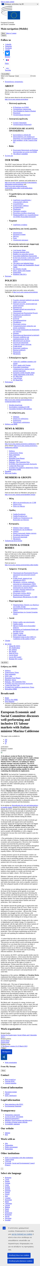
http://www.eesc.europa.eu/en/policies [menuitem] (25, 292)
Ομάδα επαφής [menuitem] (18, 624)
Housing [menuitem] (16, 333)
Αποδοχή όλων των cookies (19, 1255)
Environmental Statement (13, 1106)
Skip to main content (7, 2)
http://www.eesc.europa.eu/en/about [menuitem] (16, 99)
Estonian (8, 1190)
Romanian (8, 1214)
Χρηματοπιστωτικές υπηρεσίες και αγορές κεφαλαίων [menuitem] (24, 327)
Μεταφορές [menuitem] (17, 354)
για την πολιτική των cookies (22, 1234)
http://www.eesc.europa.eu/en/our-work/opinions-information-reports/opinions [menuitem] (21, 183)
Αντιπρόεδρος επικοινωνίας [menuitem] (22, 109)
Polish (7, 1211)
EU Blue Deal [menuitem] (17, 376)
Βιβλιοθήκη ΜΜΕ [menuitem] (15, 469)
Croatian (7, 1198)
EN (6, 739)
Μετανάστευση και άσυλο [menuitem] (21, 341)
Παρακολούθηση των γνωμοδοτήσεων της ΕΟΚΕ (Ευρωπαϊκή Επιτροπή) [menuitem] (25, 216)
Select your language (7, 76)
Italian (7, 1201)
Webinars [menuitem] (16, 417)
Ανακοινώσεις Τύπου (12, 672)
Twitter (7, 50)
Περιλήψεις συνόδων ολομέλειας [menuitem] (24, 213)
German (7, 1183)
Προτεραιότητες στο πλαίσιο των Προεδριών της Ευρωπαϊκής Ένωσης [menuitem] (25, 137)
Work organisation (11, 1062)
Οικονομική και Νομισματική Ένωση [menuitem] (25, 313)
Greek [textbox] (34, 76)
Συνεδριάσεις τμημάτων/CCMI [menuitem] (19, 407)
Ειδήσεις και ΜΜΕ (11, 424)
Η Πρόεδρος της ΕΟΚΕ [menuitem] (21, 107)
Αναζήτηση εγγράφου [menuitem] (20, 225)
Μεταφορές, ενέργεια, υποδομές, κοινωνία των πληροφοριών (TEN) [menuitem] (24, 583)
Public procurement (11, 1147)
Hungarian (8, 1200)
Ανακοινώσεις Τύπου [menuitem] (16, 453)
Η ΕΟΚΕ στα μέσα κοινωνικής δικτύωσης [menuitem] (23, 464)
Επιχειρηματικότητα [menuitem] (19, 320)
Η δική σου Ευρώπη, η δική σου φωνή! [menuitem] (26, 258)
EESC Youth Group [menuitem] (19, 635)
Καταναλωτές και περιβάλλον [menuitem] (22, 529)
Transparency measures (12, 1115)
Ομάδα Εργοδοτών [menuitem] (19, 514)
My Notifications (14, 648)
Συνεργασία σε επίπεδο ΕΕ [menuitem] (22, 135)
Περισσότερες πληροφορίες (14, 82)
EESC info (8, 676)
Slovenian (8, 1218)
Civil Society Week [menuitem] (19, 250)
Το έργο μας (9, 156)
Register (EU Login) (15, 659)
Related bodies (5, 1033)
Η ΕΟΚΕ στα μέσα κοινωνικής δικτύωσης (19, 683)
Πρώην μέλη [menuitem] (17, 504)
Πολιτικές (8, 276)
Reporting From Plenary (13, 678)
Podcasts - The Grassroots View (15, 682)
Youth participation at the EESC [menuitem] (23, 374)
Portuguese (8, 1213)
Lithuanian (8, 1203)
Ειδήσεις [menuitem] (12, 451)
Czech (7, 1179)
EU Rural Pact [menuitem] (18, 380)
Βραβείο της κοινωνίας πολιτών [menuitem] (23, 254)
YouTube (8, 70)
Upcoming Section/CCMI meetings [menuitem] (20, 409)
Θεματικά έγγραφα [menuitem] (19, 234)
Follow (3, 1048)
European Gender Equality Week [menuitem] (24, 373)
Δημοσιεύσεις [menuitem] (17, 232)
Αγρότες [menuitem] (16, 531)
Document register (11, 1092)
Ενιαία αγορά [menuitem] (17, 346)
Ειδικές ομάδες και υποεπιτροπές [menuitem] (24, 622)
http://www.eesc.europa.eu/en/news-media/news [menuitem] (20, 444)
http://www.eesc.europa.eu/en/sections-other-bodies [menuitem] (21, 565)
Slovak (7, 1216)
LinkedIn (8, 44)
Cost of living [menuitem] (17, 378)
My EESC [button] (8, 644)
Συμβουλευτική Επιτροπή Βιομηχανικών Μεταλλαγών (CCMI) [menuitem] (25, 596)
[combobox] (34, 76)
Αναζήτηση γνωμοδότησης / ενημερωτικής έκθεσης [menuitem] (22, 201)
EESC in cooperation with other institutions (19, 1158)
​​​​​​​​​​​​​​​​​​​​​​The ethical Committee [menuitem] (20, 154)
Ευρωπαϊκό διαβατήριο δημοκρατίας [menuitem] (25, 256)
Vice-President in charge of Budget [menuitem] (24, 111)
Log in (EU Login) (15, 657)
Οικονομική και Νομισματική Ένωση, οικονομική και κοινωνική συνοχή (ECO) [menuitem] (25, 574)
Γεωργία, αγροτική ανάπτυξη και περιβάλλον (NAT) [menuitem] (23, 590)
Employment (5, 1042)
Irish (6, 1196)
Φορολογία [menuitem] (16, 352)
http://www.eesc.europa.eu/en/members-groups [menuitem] (20, 494)
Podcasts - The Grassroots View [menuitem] (19, 462)
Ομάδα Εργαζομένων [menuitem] (20, 516)
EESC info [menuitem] (12, 456)
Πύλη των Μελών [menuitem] (19, 506)
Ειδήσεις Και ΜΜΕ (11, 700)
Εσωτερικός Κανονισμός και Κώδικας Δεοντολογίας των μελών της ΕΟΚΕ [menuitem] (25, 151)
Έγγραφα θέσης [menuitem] (18, 207)
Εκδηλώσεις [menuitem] (17, 420)
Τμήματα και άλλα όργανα (13, 541)
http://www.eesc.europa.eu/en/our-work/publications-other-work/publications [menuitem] (18, 187)
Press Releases (9, 701)
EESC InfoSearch (11, 1095)
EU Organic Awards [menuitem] (19, 269)
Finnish (7, 1192)
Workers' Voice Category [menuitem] (21, 528)
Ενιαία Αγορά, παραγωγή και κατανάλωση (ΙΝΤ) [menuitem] (22, 579)
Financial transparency (12, 1118)
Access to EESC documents (14, 1117)
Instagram (8, 46)
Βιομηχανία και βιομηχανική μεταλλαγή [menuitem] (26, 335)
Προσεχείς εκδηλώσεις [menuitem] (20, 418)
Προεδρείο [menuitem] (16, 113)
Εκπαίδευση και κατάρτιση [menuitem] (22, 315)
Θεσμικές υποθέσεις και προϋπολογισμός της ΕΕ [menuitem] (21, 338)
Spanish (7, 1189)
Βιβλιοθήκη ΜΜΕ (11, 689)
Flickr (7, 63)
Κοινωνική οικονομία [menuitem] (20, 537)
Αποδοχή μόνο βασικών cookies (20, 1261)
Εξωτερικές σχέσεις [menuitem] (19, 324)
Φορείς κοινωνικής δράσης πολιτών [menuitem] (24, 533)
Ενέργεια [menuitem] (16, 318)
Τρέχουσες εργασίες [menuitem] (19, 211)
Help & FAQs (13, 653)
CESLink (8, 1161)
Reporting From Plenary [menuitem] (17, 458)
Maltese (7, 1207)
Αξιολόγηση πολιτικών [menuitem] (20, 240)
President (8, 471)
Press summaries (10, 674)
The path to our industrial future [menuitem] (23, 263)
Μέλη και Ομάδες (11, 473)
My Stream (12, 651)
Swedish (7, 1220)
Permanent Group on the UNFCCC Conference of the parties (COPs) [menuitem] (24, 638)
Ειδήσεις (8, 670)
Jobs (6, 1143)
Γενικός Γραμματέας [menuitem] (20, 123)
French (7, 1194)
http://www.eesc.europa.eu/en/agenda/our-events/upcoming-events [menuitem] (18, 400)
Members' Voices (10, 680)
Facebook (8, 48)
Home (7, 698)
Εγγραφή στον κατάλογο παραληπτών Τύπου (19, 687)
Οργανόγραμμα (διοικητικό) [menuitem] (22, 124)
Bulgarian (8, 1177)
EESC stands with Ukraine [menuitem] (22, 270)
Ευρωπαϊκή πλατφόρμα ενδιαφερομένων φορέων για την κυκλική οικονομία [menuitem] (24, 369)
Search (4, 35)
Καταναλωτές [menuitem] (17, 307)
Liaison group (9, 1159)
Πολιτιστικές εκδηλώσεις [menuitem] (21, 422)
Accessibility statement (12, 1124)
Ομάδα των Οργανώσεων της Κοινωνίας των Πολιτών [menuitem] (22, 519)
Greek (7, 1185)
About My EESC (14, 646)
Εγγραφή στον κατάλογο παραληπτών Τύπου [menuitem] (23, 467)
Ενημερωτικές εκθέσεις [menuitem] (21, 205)
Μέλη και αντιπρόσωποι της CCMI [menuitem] (24, 502)
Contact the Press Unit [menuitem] (16, 466)
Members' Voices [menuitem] (14, 460)
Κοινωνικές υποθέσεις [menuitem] (20, 348)
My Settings (13, 649)
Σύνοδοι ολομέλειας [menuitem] (15, 405)
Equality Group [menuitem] (18, 633)
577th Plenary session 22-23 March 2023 (14, 1046)
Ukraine (7, 640)
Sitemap (7, 1133)
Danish (7, 1181)
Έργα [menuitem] (15, 238)
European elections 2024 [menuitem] (21, 252)
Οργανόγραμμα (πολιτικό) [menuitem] (21, 115)
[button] (4, 1057)
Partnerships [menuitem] (17, 272)
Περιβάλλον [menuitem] (17, 322)
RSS (6, 1134)
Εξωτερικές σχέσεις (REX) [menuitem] (22, 593)
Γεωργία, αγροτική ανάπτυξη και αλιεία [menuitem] (26, 300)
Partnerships (9, 1149)
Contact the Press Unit (12, 685)
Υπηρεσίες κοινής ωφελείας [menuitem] (22, 344)
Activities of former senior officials (16, 1122)
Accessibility (5, 74)
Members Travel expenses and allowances (18, 1120)
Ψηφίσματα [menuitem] (17, 209)
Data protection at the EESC (14, 1104)
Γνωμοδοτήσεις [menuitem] (18, 204)
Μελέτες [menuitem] (16, 236)
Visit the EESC (10, 1081)
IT (5, 743)
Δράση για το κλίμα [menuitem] (19, 302)
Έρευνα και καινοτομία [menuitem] (20, 342)
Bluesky (7, 57)
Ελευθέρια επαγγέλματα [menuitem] (21, 535)
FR (6, 741)
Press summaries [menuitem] (14, 455)
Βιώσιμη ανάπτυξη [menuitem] (19, 350)
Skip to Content (11, 33)
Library (7, 1094)
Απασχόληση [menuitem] (17, 317)
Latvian (7, 1205)
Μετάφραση (6, 1052)
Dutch (7, 1209)
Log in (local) (13, 655)
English (7, 1187)
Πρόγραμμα (9, 382)
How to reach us (10, 1079)
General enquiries (10, 1083)
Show (3, 1070)
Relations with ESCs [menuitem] (20, 274)
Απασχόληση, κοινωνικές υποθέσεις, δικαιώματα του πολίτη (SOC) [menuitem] (25, 587)
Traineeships (9, 1145)
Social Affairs (5, 1040)
